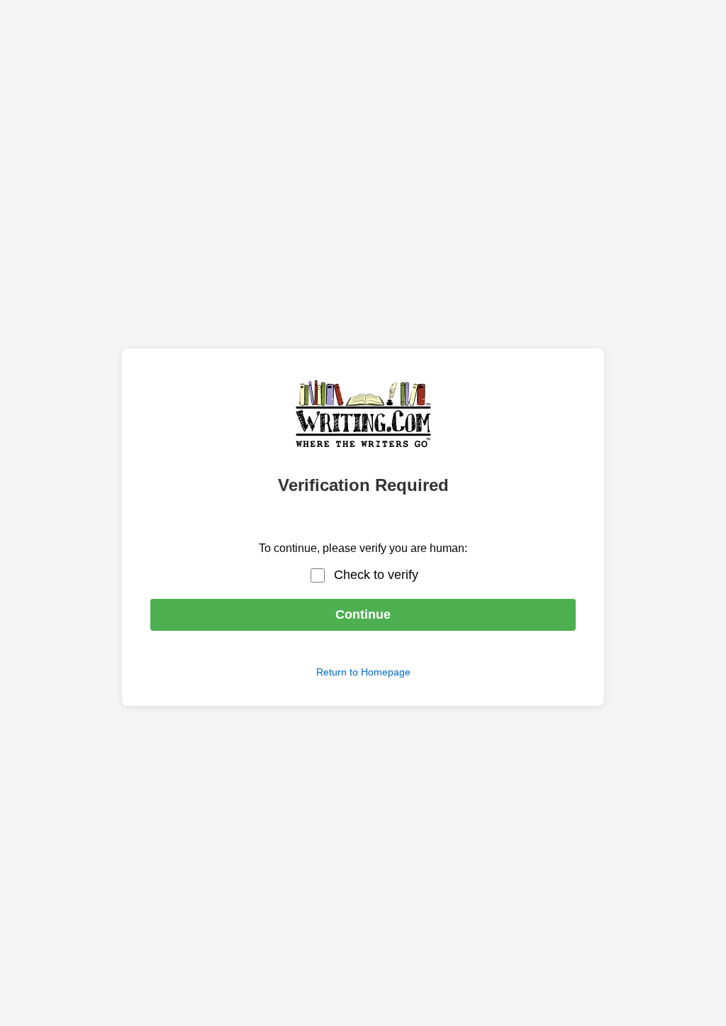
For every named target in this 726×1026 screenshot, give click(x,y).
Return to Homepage (363, 672)
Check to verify (376, 575)
